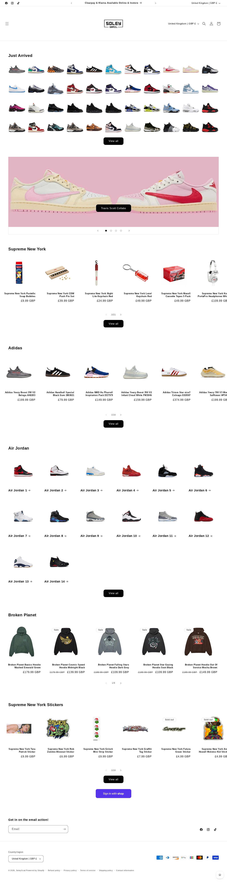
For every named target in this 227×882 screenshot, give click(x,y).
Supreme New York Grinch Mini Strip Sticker (98, 750)
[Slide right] (120, 314)
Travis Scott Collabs (113, 208)
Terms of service (88, 870)
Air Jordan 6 (198, 490)
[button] (7, 23)
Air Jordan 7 (17, 535)
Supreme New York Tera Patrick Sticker (22, 750)
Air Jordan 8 (53, 535)
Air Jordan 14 (54, 581)
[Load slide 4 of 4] (120, 230)
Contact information (125, 870)
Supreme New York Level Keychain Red (138, 295)
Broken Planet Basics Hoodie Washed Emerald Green (24, 666)
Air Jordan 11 (163, 535)
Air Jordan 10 (126, 535)
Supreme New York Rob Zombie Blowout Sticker (60, 750)
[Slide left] (106, 314)
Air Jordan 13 (18, 581)
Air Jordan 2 (53, 490)
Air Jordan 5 (162, 490)
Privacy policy (70, 870)
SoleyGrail (21, 870)
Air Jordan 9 (89, 535)
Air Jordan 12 (199, 535)
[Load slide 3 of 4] (116, 230)
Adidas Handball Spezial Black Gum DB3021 (60, 393)
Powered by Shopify (35, 870)
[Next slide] (129, 230)
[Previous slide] (98, 230)
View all (113, 141)
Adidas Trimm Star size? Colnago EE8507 (177, 393)
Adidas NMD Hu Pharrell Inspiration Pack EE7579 (99, 393)
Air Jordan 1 (17, 490)
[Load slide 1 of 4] (106, 230)
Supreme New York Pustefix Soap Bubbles (19, 295)
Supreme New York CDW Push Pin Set (60, 295)
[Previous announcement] (71, 3)
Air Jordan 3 (89, 490)
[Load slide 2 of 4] (111, 230)
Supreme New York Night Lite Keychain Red (99, 295)
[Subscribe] (64, 829)
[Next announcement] (155, 3)
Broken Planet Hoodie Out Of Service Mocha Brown (201, 666)
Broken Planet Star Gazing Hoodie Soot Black (158, 666)
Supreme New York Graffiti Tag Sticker (137, 750)
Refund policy (54, 870)
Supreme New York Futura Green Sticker (176, 750)
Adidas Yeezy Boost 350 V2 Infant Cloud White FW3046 (136, 393)
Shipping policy (106, 870)
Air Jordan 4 (125, 490)
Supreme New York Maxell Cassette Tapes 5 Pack (176, 295)
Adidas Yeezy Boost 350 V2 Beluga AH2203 (20, 393)
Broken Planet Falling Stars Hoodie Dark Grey (113, 666)
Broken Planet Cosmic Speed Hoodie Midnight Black (68, 666)
